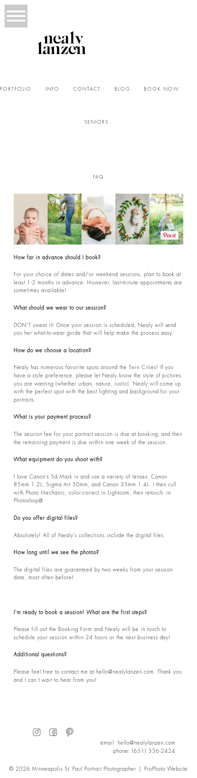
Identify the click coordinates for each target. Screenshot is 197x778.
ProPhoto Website (166, 769)
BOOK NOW (161, 89)
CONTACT (87, 89)
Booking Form (75, 629)
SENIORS (96, 122)
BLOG (122, 89)
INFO (52, 89)
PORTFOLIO (16, 89)
